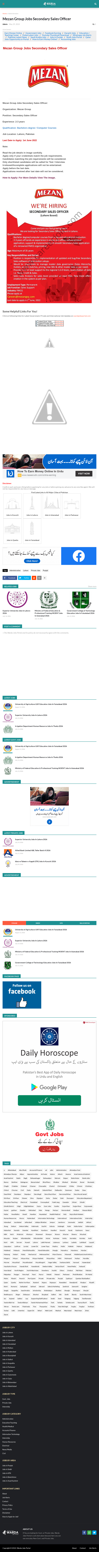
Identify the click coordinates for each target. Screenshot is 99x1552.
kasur (87, 1230)
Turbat (6, 1311)
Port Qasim (31, 1278)
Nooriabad (7, 1270)
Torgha (73, 1307)
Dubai (55, 1198)
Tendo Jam (15, 1307)
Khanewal (39, 1234)
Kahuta (52, 1226)
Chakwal (24, 1186)
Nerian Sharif (59, 1266)
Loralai (26, 1246)
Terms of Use (7, 1509)
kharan (57, 1234)
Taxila (92, 1303)
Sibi (60, 1294)
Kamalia (16, 1230)
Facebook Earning (53, 33)
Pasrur (41, 1274)
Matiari (15, 1254)
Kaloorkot (7, 1230)
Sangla (6, 1290)
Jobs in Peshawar (8, 1367)
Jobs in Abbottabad (9, 1386)
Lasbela (73, 1242)
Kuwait (27, 1242)
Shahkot (58, 1290)
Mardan (83, 1250)
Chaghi (6, 1186)
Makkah (70, 1246)
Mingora (7, 1258)
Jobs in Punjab (56, 37)
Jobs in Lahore (7, 1332)
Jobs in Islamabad (8, 1340)
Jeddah (80, 1222)
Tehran (6, 1307)
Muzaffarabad (27, 1262)
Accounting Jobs (68, 39)
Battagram (24, 1182)
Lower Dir (34, 1246)
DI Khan (16, 1198)
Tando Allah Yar (9, 1303)
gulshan (14, 1210)
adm (51, 1170)
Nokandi (82, 1266)
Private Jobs (35, 570)
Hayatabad (43, 1214)
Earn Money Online (13, 33)
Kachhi (44, 1226)
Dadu (29, 1190)
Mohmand (68, 1258)
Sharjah (86, 1290)
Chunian (15, 1190)
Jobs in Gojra (7, 1379)
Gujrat (6, 1210)
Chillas (71, 1186)
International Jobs (76, 1218)
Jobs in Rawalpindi (9, 1356)
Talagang (67, 1299)
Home (5, 13)
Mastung (7, 1254)
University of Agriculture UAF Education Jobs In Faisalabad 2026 (41, 704)
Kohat (48, 1238)
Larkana (65, 1242)
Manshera (74, 1250)
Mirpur (15, 1258)
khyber (15, 1238)
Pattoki (49, 1274)
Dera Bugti (37, 1194)
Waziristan (78, 1311)
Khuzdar (7, 1238)
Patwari (57, 1274)
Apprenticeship (32, 1174)
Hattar (6, 1214)
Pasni (34, 1274)
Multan (77, 1258)
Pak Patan (79, 1270)
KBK (5, 1234)
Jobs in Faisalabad (9, 1344)
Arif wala (44, 1174)
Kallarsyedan (90, 1226)
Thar (34, 1307)
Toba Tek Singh (63, 1307)
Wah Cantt (48, 1311)
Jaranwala (71, 1222)
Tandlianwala (86, 1299)
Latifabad (83, 1242)
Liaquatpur (7, 1246)
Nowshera (45, 1270)
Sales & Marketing (54, 1286)
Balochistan (85, 923)
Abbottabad (12, 1170)
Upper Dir (30, 1311)
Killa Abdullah (25, 1238)
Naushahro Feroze (10, 1266)
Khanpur (49, 1234)
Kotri (5, 1242)
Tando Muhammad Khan (39, 1303)
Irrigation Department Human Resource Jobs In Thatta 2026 (39, 726)
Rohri (6, 1286)
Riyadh (91, 1282)
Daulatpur (17, 1194)
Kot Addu (73, 1238)
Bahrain (57, 1178)
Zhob (87, 1311)
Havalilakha (15, 1214)
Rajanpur (53, 1282)
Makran (79, 1246)
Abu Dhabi (22, 1170)
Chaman (33, 1186)
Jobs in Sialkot (7, 1359)
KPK (61, 923)
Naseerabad (86, 1262)
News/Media (71, 1266)
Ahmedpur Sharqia (10, 1174)
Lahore (25, 570)
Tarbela (59, 1303)
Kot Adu (82, 1238)
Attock (60, 1174)
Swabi (53, 1299)
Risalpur (83, 1282)
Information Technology (46, 1218)
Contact (5, 1501)
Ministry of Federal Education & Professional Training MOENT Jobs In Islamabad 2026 (49, 613)
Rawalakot (62, 1282)
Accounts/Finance (36, 1170)
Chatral (51, 1186)
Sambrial (66, 1286)
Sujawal (11, 1299)
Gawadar (66, 1202)
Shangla (67, 1290)
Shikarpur (26, 1294)
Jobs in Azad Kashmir (10, 1481)
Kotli (90, 1238)
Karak (70, 1230)
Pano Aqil (25, 1274)
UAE (13, 1311)
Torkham (91, 1307)
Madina (55, 1246)
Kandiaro (44, 1230)
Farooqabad (45, 1202)
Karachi (62, 1230)
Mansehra (64, 1250)
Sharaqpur (76, 1290)
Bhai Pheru (46, 1182)
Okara (62, 1270)
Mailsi (63, 1246)
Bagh (25, 1178)
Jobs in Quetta (7, 1371)
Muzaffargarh (40, 1262)
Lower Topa (45, 1246)
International (62, 1218)
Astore (52, 1174)
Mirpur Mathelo (37, 1258)
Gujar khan (66, 1206)
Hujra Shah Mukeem (76, 1214)
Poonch (22, 1278)
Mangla (55, 1250)
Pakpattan (7, 1274)
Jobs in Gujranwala (9, 1375)
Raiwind (36, 1282)
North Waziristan (32, 1270)
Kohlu (65, 1238)
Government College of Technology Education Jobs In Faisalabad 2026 (81, 612)
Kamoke (25, 1230)
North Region (19, 1270)
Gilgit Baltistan (29, 1206)
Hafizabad (32, 1210)
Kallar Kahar (78, 1226)
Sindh (38, 923)
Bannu (6, 1182)
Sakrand (41, 1286)
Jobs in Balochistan (9, 1477)
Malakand (88, 1246)
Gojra (39, 1206)
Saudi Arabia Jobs (38, 37)
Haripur (55, 1210)
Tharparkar (43, 1307)
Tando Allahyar (23, 1303)
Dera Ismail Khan (65, 1194)
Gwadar (22, 1210)
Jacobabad (17, 1222)
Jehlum (88, 1222)
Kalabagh (61, 1226)
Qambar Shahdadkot (83, 1278)
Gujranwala (88, 1206)
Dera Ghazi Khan (50, 1194)
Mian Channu (57, 1254)
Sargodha (14, 1290)
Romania (14, 1286)
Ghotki (82, 1202)
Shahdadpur (48, 1290)
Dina (32, 1198)
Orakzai (70, 1270)
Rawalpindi (73, 1282)
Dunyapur (70, 1198)
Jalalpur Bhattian (41, 1222)
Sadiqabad (23, 1286)
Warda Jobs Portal (23, 1548)
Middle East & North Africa (83, 1254)
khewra (74, 1234)
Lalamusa (56, 1242)
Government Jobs (33, 33)
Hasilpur (76, 1210)
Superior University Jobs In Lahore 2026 (16, 612)
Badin (18, 1178)
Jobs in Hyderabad (9, 1352)
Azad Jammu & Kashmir (82, 1174)
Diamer (24, 1198)
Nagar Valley (52, 1262)
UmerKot (21, 1311)
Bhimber (74, 1182)
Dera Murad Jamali (80, 1194)
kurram (19, 1242)
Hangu (47, 1210)
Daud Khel (7, 1194)
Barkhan (14, 1182)
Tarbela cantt (70, 1303)
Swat (59, 1299)
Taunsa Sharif (82, 1303)
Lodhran (17, 1246)
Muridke (86, 1258)
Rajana (44, 1282)
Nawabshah (35, 1266)
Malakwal (7, 1250)
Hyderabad (31, 1218)
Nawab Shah (24, 1266)
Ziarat (6, 1315)
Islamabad (7, 1222)
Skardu (74, 1294)
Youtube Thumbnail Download (55, 35)
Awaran (68, 1174)
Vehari (40, 1311)
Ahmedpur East (75, 1170)
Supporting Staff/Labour (39, 1299)
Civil (22, 1190)
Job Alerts (6, 1497)
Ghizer (74, 1202)
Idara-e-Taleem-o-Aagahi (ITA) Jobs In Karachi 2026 (35, 861)
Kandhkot (34, 1230)
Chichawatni (62, 1186)
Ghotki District (9, 1206)
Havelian (33, 1214)
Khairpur (29, 1234)
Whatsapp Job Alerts (82, 35)
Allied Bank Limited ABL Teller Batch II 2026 (32, 850)
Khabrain (20, 1234)
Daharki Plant (47, 1190)
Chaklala (15, 1186)
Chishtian (88, 1186)
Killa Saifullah (38, 1238)
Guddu (56, 1206)
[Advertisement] (49, 478)
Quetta (13, 1282)
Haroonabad (65, 1210)
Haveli (25, 1214)
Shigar (18, 1294)
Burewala (91, 1182)
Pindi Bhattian (77, 1274)
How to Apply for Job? (10, 1517)
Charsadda (42, 1186)
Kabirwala (35, 1226)
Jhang (6, 1226)
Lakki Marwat (45, 1242)
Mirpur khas (25, 1258)
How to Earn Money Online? (44, 39)
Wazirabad (67, 1311)
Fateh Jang (55, 1202)
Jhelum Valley (23, 1226)
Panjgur (16, 1274)
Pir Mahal (89, 1274)
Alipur (22, 1174)
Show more (92, 586)
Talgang (76, 1299)
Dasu (84, 1190)
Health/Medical (55, 1214)
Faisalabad (33, 1202)
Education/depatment (84, 1198)
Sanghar (84, 1286)
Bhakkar (56, 1182)
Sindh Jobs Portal (74, 37)
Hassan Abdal (87, 1210)
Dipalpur (40, 1198)
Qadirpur (69, 1278)
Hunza (21, 1218)
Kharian (65, 1234)
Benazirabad (35, 1182)
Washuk (58, 1311)
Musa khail (15, 1262)
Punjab (45, 570)
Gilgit (19, 1206)
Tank (52, 1303)
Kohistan (56, 1238)
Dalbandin (58, 1190)
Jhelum (13, 1226)
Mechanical (32, 1254)
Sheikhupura (8, 1294)
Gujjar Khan (77, 1206)
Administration (13, 13)
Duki (62, 1198)
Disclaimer (6, 1513)
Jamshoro (61, 1222)
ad (46, 1170)
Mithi (59, 1258)
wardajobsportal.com (82, 316)
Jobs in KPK (6, 1473)
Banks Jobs (86, 1178)
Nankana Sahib (65, 1262)
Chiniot (79, 1186)
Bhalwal (65, 1182)
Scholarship (37, 1290)
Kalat (69, 1226)
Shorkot (36, 1294)
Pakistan (88, 1270)
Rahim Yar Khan (24, 1282)
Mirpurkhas (51, 1258)
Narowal (76, 1262)
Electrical (24, 1202)
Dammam (68, 1190)
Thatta (52, 1307)
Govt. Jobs (47, 1206)
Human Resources (10, 1218)
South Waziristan (85, 1294)
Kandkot (54, 1230)
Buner (82, 1182)
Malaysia (16, 1250)
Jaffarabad (28, 1222)
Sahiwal (33, 1286)
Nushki (54, 1270)
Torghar (82, 1307)
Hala (40, 1210)
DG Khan (7, 1198)
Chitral (6, 1190)
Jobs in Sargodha (8, 1363)
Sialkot (53, 1294)
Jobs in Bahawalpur (9, 1382)
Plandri (13, 1278)
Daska (77, 1190)
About (4, 1494)
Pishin (6, 1278)
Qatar (6, 1282)
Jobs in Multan (7, 1348)
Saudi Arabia (25, 1290)
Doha (48, 1198)
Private (41, 1278)
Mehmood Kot (44, 1254)
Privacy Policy (7, 1505)
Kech (12, 1234)
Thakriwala (26, 1307)
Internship (88, 1218)
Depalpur (27, 1194)
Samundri (75, 1286)
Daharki (36, 1190)
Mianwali (68, 1254)
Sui (5, 1299)
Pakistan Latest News (17, 37)
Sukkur (20, 1299)
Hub (64, 1214)
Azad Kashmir (8, 1178)
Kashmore (79, 1230)
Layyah (91, 1242)
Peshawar (66, 1274)
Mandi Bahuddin (43, 1250)
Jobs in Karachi (7, 1336)
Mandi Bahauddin (29, 1250)
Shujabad (45, 1294)
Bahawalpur (47, 1178)
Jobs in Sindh (7, 1469)
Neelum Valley (47, 1266)
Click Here (59, 321)
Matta (23, 1254)
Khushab (83, 1234)
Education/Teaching (10, 1202)
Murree (6, 1262)
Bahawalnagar (35, 1178)
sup (27, 1299)
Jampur (52, 1222)
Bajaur (65, 1178)
